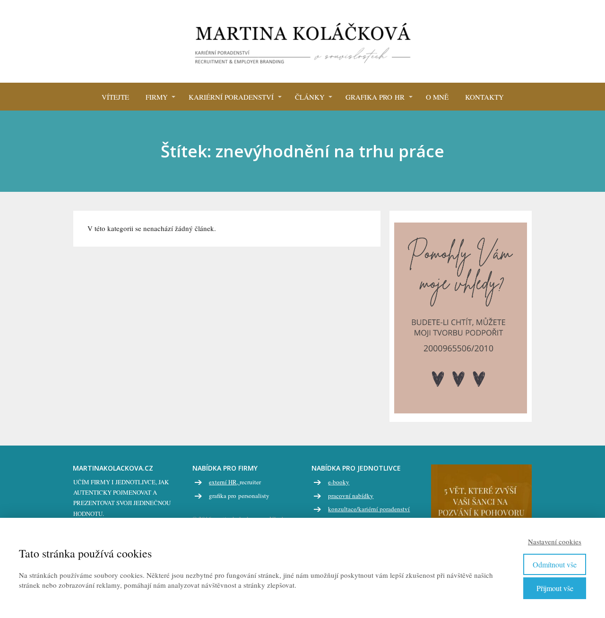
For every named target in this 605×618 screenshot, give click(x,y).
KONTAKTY (484, 97)
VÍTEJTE (115, 97)
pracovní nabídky (350, 495)
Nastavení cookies (554, 541)
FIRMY (157, 97)
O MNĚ (437, 97)
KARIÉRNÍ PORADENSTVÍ (231, 97)
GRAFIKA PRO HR (375, 97)
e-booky (338, 482)
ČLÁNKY (310, 97)
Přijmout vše (554, 588)
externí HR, (224, 482)
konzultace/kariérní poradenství (369, 509)
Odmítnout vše (555, 564)
